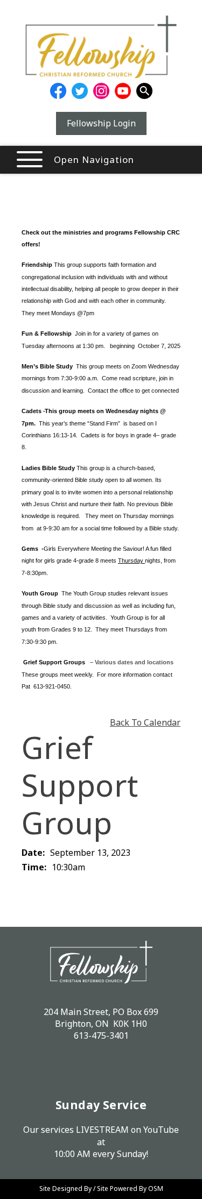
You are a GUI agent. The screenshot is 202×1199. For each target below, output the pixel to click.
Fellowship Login (101, 123)
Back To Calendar (145, 722)
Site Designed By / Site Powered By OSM (101, 1188)
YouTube (161, 1130)
